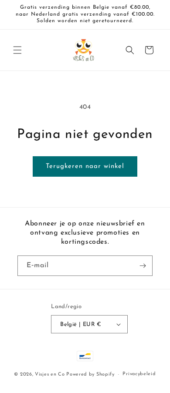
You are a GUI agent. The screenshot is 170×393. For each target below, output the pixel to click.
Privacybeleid (139, 374)
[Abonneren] (142, 265)
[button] (17, 50)
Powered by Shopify (90, 374)
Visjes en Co (50, 374)
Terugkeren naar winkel (85, 166)
